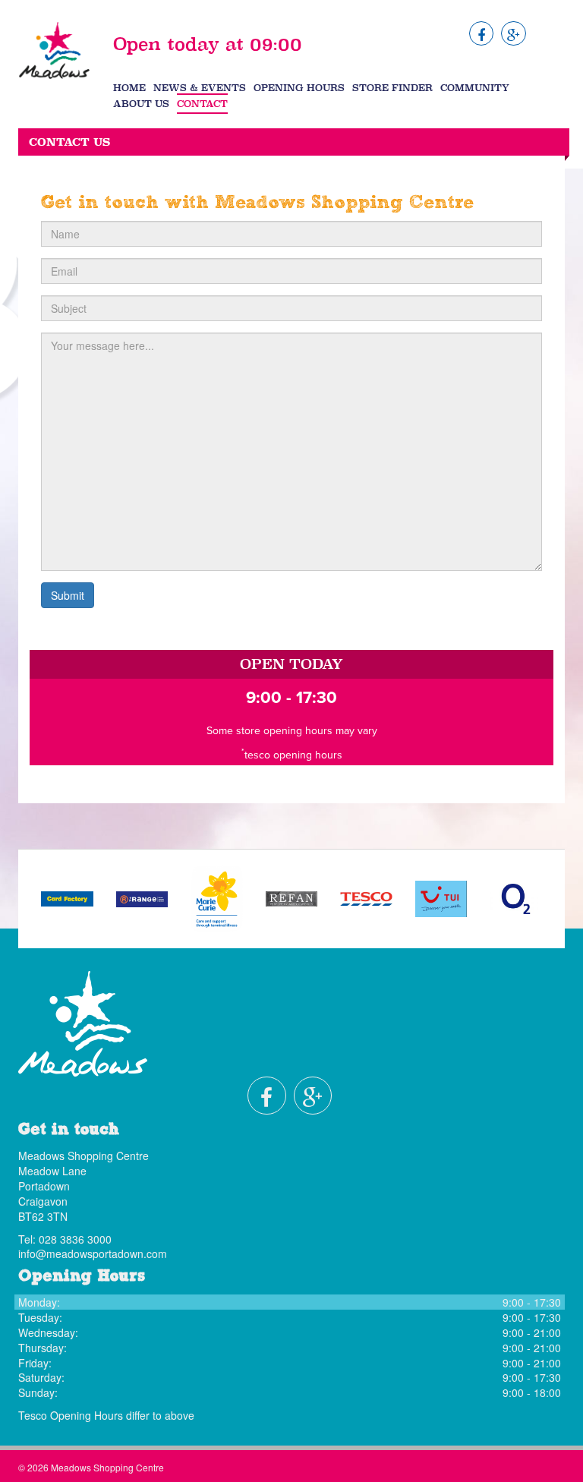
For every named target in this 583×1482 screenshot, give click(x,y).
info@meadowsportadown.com (92, 1253)
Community (474, 87)
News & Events (199, 87)
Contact (202, 103)
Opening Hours (299, 87)
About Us (141, 103)
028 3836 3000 (75, 1239)
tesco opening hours (293, 755)
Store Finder (392, 87)
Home (129, 87)
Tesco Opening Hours (70, 1415)
